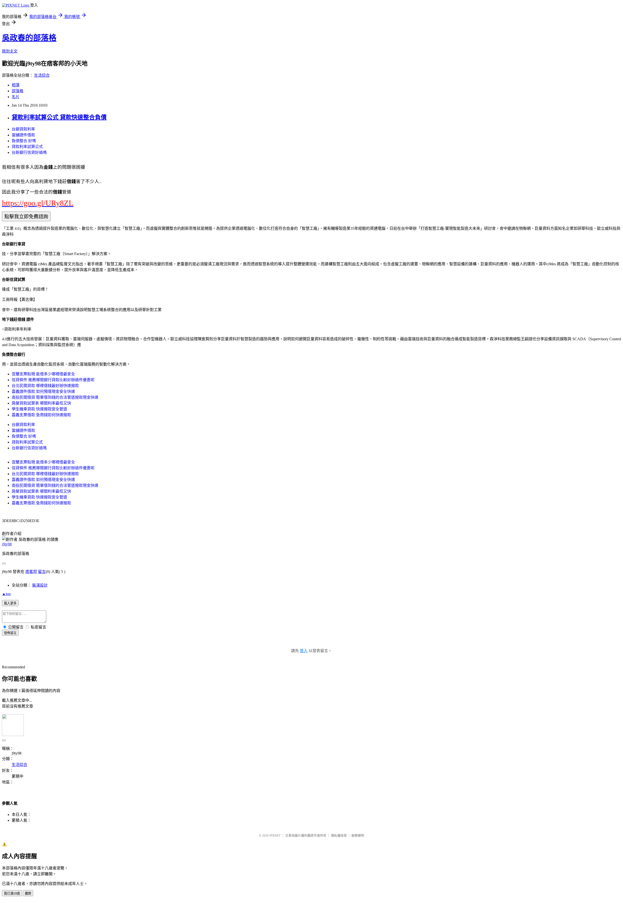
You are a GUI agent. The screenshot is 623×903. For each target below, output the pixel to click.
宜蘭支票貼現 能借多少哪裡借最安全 (43, 374)
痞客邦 (31, 572)
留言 (42, 572)
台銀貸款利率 (23, 129)
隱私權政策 (339, 835)
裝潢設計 (40, 585)
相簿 (15, 85)
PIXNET (275, 835)
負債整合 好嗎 (24, 141)
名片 (15, 97)
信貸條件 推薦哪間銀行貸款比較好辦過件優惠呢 (53, 380)
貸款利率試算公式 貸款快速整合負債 (59, 117)
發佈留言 (10, 633)
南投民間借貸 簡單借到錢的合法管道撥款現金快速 (55, 397)
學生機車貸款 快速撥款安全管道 (39, 409)
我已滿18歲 (12, 893)
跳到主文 (10, 51)
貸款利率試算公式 (27, 147)
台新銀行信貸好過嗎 (29, 152)
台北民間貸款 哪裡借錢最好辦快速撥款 (45, 386)
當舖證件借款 (23, 135)
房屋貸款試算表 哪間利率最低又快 (41, 403)
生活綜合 (42, 75)
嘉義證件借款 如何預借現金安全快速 (43, 391)
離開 (28, 893)
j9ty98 (7, 544)
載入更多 (10, 603)
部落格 (17, 91)
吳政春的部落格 (29, 37)
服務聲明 (357, 835)
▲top (6, 594)
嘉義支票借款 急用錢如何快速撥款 (41, 415)
